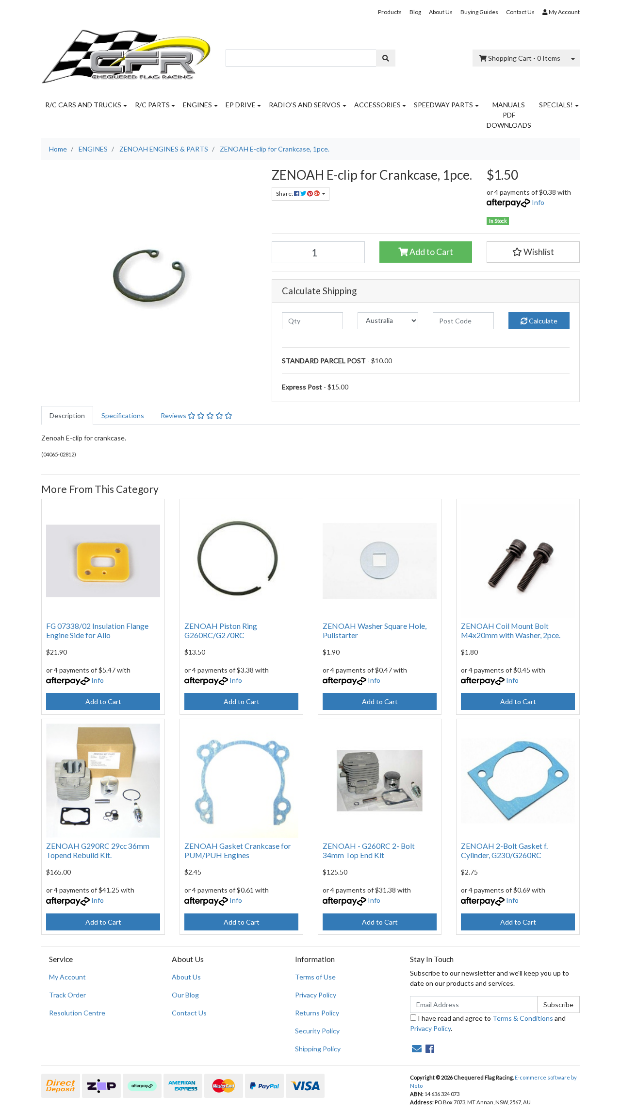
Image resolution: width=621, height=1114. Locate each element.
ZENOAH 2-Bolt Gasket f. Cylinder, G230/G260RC (504, 850)
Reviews (174, 415)
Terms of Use (315, 977)
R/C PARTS (152, 105)
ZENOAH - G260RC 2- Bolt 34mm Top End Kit (369, 850)
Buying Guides (479, 12)
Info (538, 202)
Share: (285, 193)
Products (390, 12)
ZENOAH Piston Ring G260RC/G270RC (220, 630)
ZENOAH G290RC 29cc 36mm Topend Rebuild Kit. (97, 850)
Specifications (122, 415)
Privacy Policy (315, 995)
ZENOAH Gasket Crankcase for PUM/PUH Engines (237, 850)
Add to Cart (430, 252)
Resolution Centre (77, 1013)
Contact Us (520, 12)
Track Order (67, 995)
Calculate (542, 321)
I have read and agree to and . (488, 1023)
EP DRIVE (241, 105)
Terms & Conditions (522, 1018)
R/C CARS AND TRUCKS (83, 105)
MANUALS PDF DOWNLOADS (509, 115)
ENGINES (197, 105)
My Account (67, 977)
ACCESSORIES (377, 105)
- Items (524, 58)
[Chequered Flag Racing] (126, 53)
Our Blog (185, 995)
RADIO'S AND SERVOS (305, 105)
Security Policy (317, 1031)
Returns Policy (317, 1013)
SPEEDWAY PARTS (443, 105)
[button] (533, 252)
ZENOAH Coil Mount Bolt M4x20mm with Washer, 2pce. (510, 630)
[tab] (67, 415)
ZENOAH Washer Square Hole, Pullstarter (374, 630)
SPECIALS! (556, 105)
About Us (441, 12)
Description (67, 415)
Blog (415, 12)
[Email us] (417, 1048)
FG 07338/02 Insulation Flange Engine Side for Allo (97, 630)
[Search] (385, 58)
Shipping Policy (318, 1049)
